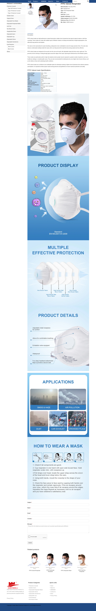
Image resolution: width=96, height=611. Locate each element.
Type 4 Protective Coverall (14, 13)
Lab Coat (9, 26)
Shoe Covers (11, 46)
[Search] (88, 1)
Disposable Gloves (11, 39)
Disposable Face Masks (12, 21)
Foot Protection (10, 44)
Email (29, 513)
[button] (38, 1)
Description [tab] (30, 35)
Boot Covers (11, 49)
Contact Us (53, 591)
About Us (52, 587)
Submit (30, 542)
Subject (29, 502)
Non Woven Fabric (11, 28)
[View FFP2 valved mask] (30, 5)
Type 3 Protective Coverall (14, 10)
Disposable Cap (10, 36)
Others (8, 51)
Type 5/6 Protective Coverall (14, 8)
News (51, 593)
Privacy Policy (10, 598)
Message (30, 524)
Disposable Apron (11, 34)
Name (29, 507)
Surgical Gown (10, 18)
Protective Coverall (11, 6)
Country (29, 518)
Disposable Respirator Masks (14, 23)
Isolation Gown (10, 15)
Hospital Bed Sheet (11, 31)
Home (51, 585)
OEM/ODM (52, 589)
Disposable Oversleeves (12, 41)
